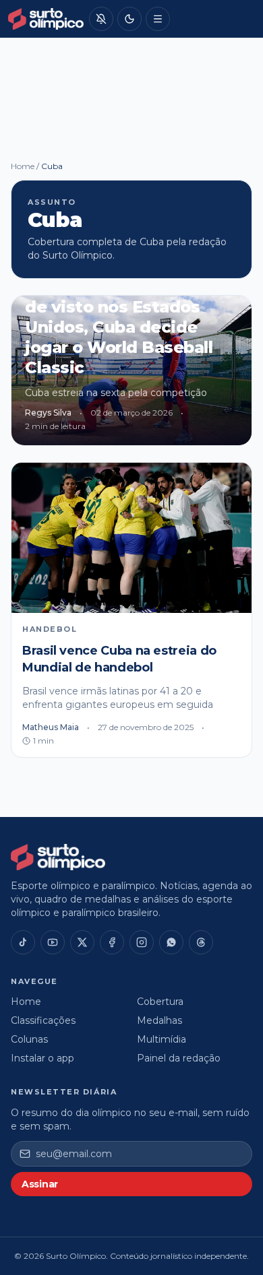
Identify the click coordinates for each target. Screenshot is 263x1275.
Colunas (29, 1039)
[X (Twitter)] (82, 942)
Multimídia (161, 1039)
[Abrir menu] (158, 19)
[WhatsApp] (171, 942)
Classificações (43, 1020)
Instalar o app (42, 1058)
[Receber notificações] (101, 19)
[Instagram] (141, 942)
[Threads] (201, 942)
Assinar (40, 1184)
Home (22, 166)
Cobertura (160, 1001)
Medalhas (159, 1020)
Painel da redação (179, 1058)
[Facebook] (112, 942)
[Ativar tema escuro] (129, 19)
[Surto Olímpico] (46, 19)
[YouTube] (52, 942)
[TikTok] (23, 942)
